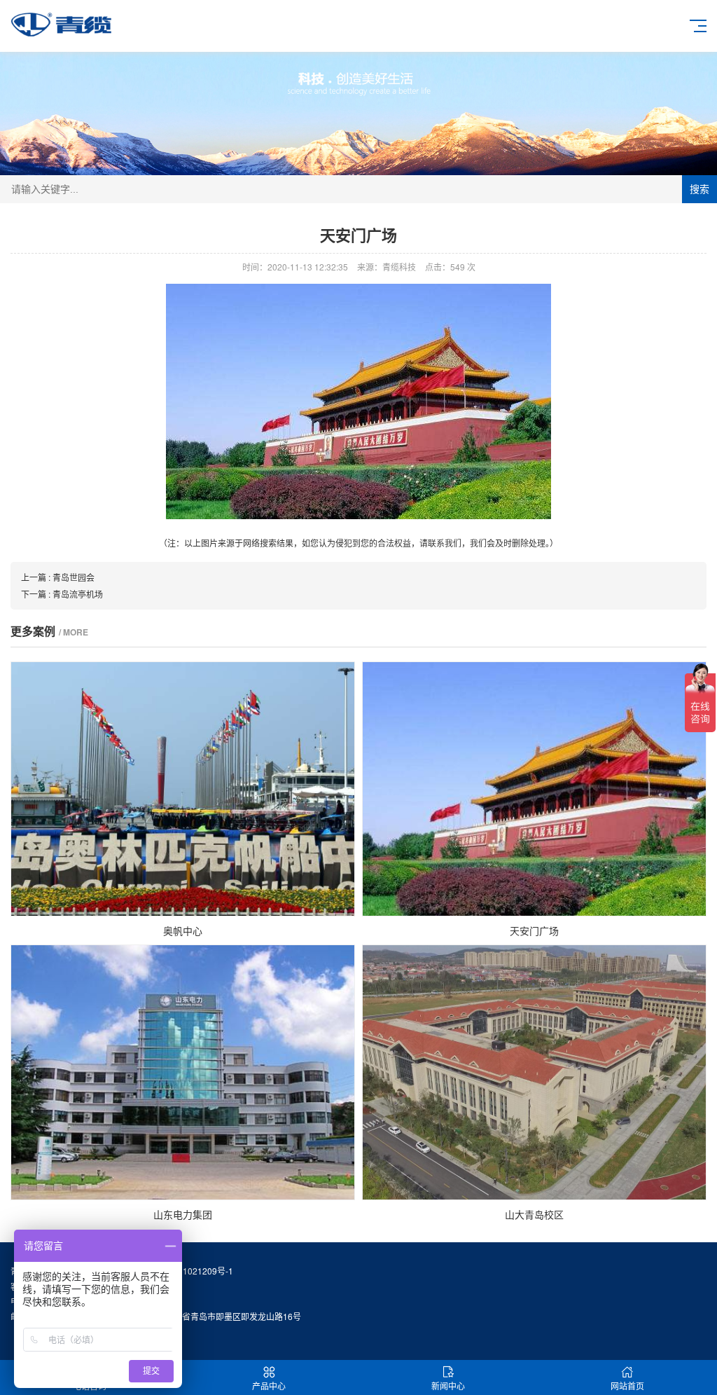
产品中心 (269, 1385)
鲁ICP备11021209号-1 (190, 1271)
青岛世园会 (74, 577)
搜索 (699, 189)
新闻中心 (448, 1385)
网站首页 (627, 1385)
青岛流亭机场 (78, 594)
